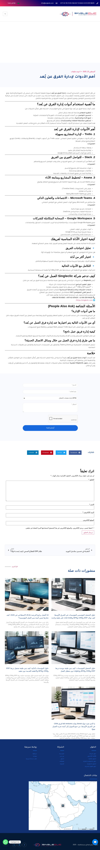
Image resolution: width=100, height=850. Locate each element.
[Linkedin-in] (14, 845)
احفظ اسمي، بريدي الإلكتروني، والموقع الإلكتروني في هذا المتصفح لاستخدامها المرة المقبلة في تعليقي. (58, 528)
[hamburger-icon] (5, 14)
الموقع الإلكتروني (88, 520)
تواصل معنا (11, 3)
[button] (75, 452)
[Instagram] (19, 845)
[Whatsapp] (5, 842)
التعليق (91, 479)
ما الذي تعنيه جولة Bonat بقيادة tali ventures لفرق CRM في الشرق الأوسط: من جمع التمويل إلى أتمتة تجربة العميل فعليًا (73, 726)
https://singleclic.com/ (84, 300)
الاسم (91, 504)
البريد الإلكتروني (88, 512)
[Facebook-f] (24, 845)
